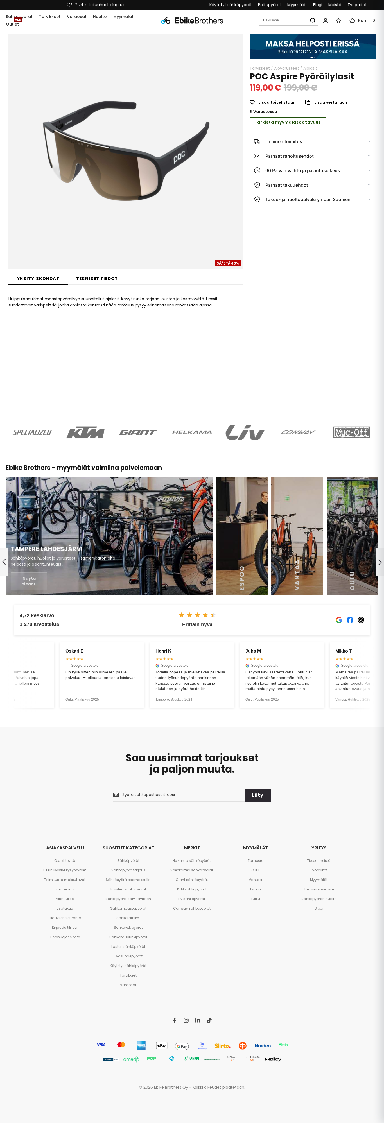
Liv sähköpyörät (191, 898)
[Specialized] (32, 432)
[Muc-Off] (351, 432)
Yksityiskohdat (38, 278)
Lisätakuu (65, 908)
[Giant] (138, 432)
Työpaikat (357, 5)
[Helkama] (191, 432)
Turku (255, 898)
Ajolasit (310, 68)
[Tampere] (109, 536)
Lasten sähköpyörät (128, 946)
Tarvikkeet (260, 68)
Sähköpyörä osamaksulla (128, 879)
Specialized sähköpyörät (191, 870)
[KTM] (85, 432)
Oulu (255, 870)
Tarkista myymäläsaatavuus (287, 122)
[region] (313, 46)
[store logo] (192, 20)
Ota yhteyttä (64, 860)
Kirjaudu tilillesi (64, 927)
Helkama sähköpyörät (192, 860)
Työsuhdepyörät (128, 956)
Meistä (334, 5)
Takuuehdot (64, 889)
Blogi (317, 5)
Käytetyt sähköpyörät (230, 5)
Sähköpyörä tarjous (128, 870)
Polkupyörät (269, 5)
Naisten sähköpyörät (128, 889)
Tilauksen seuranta (64, 917)
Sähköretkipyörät (128, 927)
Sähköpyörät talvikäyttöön (128, 898)
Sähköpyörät (128, 860)
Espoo (255, 889)
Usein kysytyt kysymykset (64, 870)
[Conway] (298, 432)
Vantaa (255, 879)
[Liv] (245, 432)
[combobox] (288, 20)
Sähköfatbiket (128, 917)
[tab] (38, 279)
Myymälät (297, 5)
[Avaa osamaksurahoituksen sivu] (313, 46)
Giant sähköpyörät (192, 879)
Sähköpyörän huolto (318, 898)
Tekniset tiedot (97, 278)
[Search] (312, 20)
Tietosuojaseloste (65, 937)
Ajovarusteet (286, 68)
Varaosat (128, 984)
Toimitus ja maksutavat (64, 879)
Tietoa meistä (319, 860)
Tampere (255, 860)
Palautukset (65, 898)
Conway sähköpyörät (192, 908)
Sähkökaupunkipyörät (128, 937)
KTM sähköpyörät (192, 889)
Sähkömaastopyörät (128, 908)
